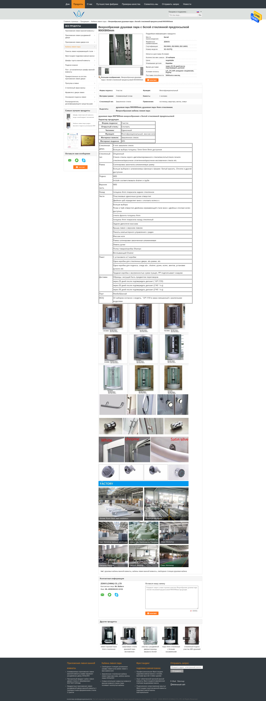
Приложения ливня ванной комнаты (79, 31)
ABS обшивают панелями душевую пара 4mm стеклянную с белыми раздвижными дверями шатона (171, 648)
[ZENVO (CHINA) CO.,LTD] (79, 14)
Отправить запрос (170, 4)
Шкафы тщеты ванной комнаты (77, 61)
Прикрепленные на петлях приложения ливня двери (75, 78)
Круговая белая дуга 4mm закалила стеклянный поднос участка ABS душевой (191, 645)
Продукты (78, 4)
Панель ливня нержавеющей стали (79, 51)
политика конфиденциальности (79, 699)
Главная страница (71, 21)
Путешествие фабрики (107, 4)
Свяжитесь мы (151, 4)
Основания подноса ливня (75, 97)
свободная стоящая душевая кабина (172, 571)
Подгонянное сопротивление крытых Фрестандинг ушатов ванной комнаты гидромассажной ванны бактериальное (151, 689)
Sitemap (180, 681)
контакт (153, 80)
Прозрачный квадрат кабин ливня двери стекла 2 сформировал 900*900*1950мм (80, 681)
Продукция (84, 21)
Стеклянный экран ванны (75, 88)
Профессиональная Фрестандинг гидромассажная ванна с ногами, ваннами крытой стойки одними (149, 674)
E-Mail (173, 681)
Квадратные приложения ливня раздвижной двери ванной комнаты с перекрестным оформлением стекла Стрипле (81, 689)
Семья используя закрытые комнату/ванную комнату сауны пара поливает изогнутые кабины (116, 683)
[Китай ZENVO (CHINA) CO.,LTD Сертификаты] (72, 141)
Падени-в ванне (71, 65)
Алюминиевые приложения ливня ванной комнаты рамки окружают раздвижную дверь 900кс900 (80, 674)
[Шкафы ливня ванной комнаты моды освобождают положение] (68, 117)
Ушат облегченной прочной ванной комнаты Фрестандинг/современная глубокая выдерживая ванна (150, 681)
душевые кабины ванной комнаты (118, 571)
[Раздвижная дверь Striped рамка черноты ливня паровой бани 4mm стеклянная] (108, 635)
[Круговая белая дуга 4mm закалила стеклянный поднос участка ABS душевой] (192, 635)
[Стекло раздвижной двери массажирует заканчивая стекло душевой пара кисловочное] (129, 635)
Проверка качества (131, 4)
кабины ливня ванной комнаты (144, 571)
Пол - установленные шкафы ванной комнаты (79, 71)
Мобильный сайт (178, 685)
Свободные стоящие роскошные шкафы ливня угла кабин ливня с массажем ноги (115, 669)
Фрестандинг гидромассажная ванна (79, 56)
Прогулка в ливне (72, 83)
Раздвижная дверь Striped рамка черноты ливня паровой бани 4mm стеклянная (109, 645)
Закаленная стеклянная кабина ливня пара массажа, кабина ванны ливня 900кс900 (116, 676)
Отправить (176, 671)
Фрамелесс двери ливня (74, 92)
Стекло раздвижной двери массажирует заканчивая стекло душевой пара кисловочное (129, 647)
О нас (89, 4)
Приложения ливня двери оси (77, 42)
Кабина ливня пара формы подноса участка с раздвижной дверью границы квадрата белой (150, 647)
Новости (187, 4)
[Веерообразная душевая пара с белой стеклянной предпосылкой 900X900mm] (120, 49)
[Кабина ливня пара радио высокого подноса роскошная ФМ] (68, 125)
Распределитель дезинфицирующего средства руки (79, 103)
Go (200, 15)
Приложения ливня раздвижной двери (77, 36)
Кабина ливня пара (98, 21)
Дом (68, 4)
